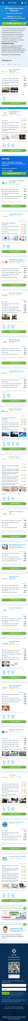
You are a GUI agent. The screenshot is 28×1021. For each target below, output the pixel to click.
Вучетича (5, 564)
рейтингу (9, 64)
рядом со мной (17, 64)
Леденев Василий (16, 929)
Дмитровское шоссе (5, 712)
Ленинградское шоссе (6, 438)
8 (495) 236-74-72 (25, 3)
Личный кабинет (22, 3)
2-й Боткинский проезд (6, 668)
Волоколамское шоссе (6, 280)
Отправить (5, 993)
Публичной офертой (6, 995)
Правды (4, 805)
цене (4, 64)
